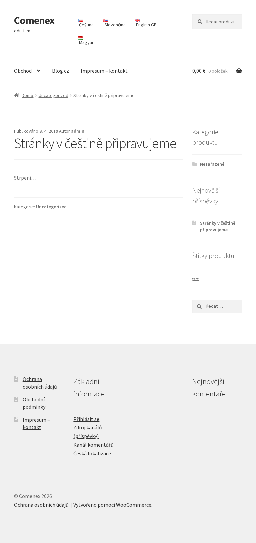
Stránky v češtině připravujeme (217, 226)
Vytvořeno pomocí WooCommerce (112, 504)
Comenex (34, 20)
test (195, 279)
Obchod (23, 70)
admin (77, 131)
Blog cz (60, 70)
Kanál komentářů (93, 444)
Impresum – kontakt (104, 70)
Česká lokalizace (92, 453)
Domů (27, 95)
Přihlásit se (86, 419)
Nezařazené (212, 164)
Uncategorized (53, 95)
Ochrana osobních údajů (41, 504)
